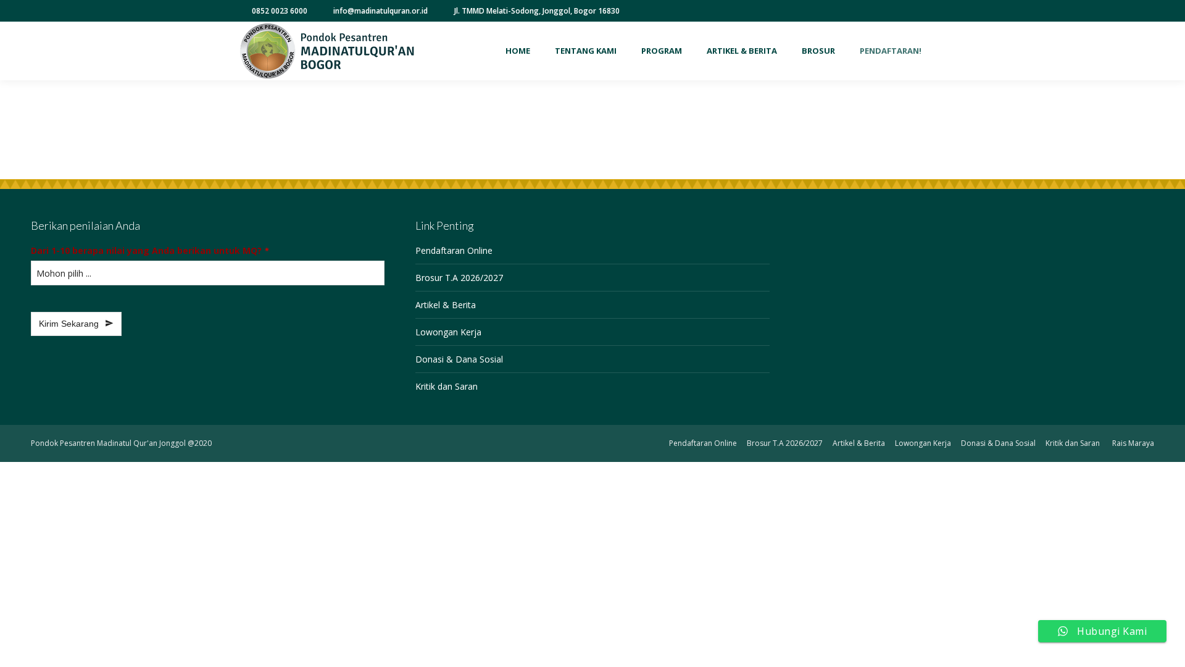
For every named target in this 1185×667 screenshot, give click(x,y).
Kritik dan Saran (446, 386)
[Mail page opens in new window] (939, 11)
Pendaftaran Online (454, 250)
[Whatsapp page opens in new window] (921, 11)
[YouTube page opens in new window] (884, 11)
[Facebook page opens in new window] (865, 11)
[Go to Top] (1166, 648)
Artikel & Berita (445, 305)
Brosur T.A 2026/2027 (459, 277)
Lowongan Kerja (448, 332)
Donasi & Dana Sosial (459, 359)
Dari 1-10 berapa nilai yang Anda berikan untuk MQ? (150, 250)
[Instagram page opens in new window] (902, 11)
